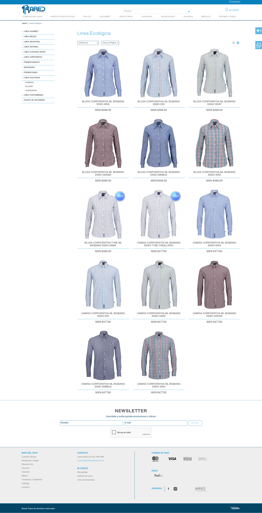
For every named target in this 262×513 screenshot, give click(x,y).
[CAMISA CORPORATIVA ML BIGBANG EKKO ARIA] (214, 214)
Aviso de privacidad (85, 480)
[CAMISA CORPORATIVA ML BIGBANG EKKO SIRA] (159, 355)
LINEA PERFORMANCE (33, 95)
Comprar (103, 49)
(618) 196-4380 (97, 457)
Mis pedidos (82, 472)
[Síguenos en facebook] (168, 489)
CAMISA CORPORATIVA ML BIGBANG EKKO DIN (103, 314)
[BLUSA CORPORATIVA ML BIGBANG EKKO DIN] (159, 73)
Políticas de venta (85, 476)
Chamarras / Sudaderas (32, 480)
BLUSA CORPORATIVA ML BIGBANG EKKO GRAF (214, 103)
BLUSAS (29, 87)
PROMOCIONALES (32, 62)
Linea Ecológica (32, 78)
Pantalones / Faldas (30, 461)
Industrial (126, 17)
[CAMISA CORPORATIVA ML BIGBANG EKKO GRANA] (214, 285)
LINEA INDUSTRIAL (32, 42)
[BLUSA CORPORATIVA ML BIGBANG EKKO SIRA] (214, 143)
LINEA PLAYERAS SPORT (35, 52)
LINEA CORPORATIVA (33, 57)
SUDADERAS (31, 91)
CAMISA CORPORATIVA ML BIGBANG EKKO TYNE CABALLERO (159, 244)
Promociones (227, 17)
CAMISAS (29, 83)
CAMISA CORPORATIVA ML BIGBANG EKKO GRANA (214, 314)
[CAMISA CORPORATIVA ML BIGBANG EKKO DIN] (103, 285)
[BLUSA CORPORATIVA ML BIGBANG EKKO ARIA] (103, 73)
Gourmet (105, 17)
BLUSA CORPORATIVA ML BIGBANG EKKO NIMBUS (159, 173)
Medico (206, 17)
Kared (24, 23)
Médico (25, 476)
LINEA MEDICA (30, 37)
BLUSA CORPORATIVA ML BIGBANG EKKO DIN (159, 103)
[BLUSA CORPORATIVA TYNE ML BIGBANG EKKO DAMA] (103, 214)
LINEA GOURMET (31, 32)
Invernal (147, 17)
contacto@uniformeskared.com (90, 461)
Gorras (188, 17)
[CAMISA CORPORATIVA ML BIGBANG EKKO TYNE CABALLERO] (159, 214)
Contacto (234, 2)
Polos (87, 17)
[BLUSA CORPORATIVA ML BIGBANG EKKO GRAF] (214, 73)
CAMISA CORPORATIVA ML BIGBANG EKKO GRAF (159, 314)
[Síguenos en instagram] (175, 489)
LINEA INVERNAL (31, 47)
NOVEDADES (168, 17)
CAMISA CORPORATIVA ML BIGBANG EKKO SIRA (159, 385)
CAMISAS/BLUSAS (32, 17)
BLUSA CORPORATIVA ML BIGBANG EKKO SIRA (214, 173)
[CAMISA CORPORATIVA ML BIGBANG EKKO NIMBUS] (103, 355)
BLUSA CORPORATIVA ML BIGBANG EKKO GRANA (103, 173)
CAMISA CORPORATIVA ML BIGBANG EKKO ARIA (214, 244)
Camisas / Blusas (29, 457)
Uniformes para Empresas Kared (33, 9)
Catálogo (25, 484)
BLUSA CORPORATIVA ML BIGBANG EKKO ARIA (103, 103)
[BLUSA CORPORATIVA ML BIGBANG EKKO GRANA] (103, 143)
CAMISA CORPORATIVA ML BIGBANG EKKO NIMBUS (103, 385)
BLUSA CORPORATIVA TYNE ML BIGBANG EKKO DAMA (103, 244)
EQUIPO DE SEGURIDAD (34, 100)
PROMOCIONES (30, 73)
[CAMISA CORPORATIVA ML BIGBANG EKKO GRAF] (159, 285)
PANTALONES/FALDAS (63, 17)
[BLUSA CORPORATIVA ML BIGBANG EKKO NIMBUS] (159, 143)
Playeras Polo (27, 464)
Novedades (29, 68)
